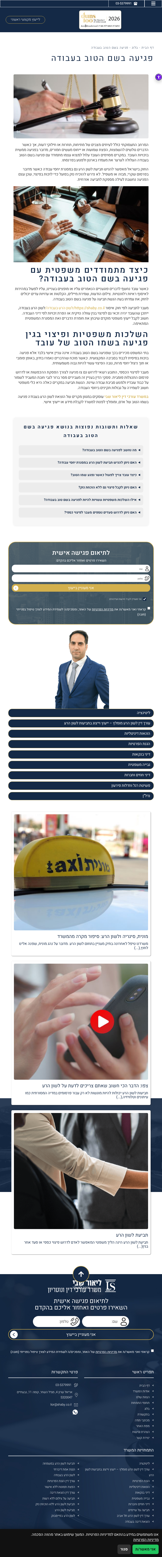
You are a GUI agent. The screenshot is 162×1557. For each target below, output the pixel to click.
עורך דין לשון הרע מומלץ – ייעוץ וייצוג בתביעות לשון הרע (107, 723)
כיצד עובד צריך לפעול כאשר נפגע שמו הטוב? (104, 475)
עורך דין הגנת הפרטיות (61, 1481)
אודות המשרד (141, 1391)
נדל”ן (146, 796)
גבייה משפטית (139, 765)
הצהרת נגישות (141, 1432)
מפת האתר (143, 1426)
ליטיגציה (143, 713)
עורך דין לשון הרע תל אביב (133, 1516)
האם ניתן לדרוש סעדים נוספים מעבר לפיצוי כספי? (100, 512)
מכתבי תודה (142, 1420)
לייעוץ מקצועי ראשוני (25, 19)
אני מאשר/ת (145, 1549)
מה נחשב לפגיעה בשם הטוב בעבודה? (109, 450)
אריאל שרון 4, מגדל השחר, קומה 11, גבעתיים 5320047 (44, 1395)
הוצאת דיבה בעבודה (137, 1522)
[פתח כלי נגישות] (158, 77)
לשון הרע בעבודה (64, 1475)
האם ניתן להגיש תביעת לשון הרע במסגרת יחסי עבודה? (97, 462)
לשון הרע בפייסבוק (63, 1516)
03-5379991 (63, 1385)
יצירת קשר (143, 1438)
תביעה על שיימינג (139, 1510)
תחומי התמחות (140, 1403)
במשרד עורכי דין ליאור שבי (126, 397)
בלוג (135, 47)
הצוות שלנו (143, 1397)
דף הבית (148, 47)
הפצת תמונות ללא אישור (60, 1487)
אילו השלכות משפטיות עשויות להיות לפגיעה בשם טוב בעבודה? (90, 499)
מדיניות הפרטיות (102, 609)
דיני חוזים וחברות (137, 775)
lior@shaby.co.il (61, 1404)
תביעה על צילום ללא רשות (58, 1498)
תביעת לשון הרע (65, 1510)
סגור (124, 1549)
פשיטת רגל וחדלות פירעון (130, 785)
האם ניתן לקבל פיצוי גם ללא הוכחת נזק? (107, 487)
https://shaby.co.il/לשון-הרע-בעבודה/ (75, 308)
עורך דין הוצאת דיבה (62, 1492)
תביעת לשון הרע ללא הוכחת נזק (55, 1504)
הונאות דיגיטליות (137, 733)
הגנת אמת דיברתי (64, 1469)
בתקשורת (144, 1414)
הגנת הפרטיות (139, 744)
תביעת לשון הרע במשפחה (59, 1463)
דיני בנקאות (141, 754)
